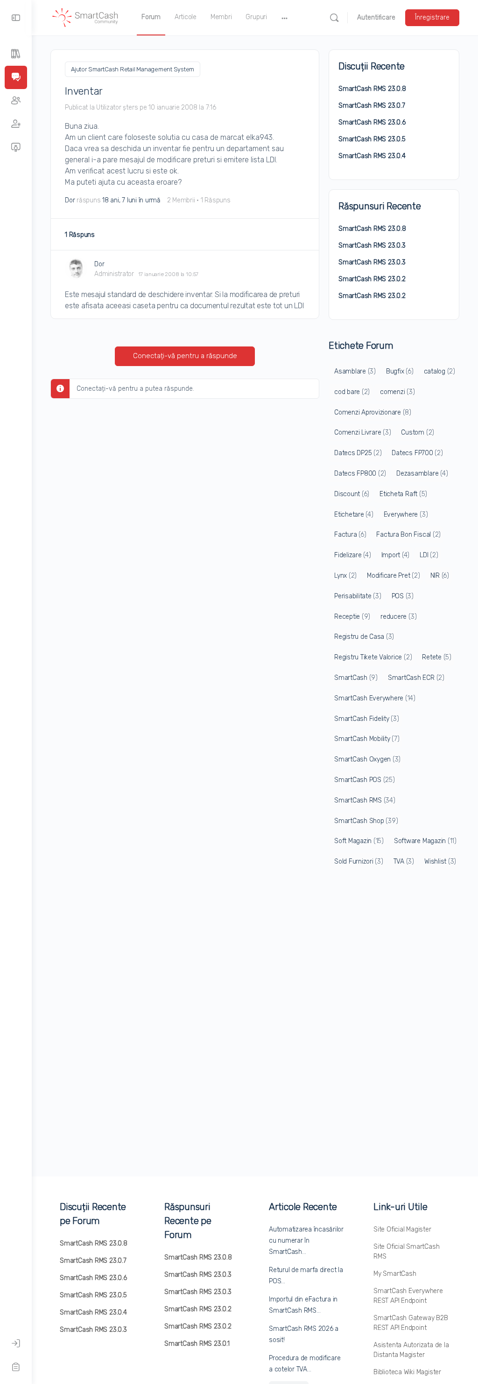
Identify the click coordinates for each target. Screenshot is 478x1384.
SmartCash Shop (366, 821)
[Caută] (334, 17)
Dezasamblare (422, 473)
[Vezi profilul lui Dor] (76, 268)
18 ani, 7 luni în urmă (131, 200)
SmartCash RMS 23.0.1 (197, 1344)
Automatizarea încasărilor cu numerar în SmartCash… (306, 1240)
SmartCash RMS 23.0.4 (372, 156)
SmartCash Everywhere (374, 698)
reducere (398, 617)
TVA (404, 861)
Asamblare (355, 371)
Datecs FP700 (417, 453)
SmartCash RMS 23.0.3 (372, 245)
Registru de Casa (364, 637)
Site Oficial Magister (402, 1229)
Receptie (352, 617)
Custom (417, 432)
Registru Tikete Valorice (373, 657)
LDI (429, 555)
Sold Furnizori (358, 861)
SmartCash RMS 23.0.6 (372, 122)
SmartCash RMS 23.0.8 (372, 89)
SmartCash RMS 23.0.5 (372, 139)
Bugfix (400, 371)
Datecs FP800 (360, 473)
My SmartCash (394, 1274)
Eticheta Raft (403, 494)
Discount (351, 494)
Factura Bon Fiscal (408, 535)
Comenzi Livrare (362, 432)
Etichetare (353, 515)
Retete (436, 657)
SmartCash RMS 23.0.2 (372, 279)
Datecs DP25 (357, 453)
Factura (350, 535)
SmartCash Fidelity (366, 719)
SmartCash (356, 678)
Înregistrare (432, 17)
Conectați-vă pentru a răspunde (185, 356)
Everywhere (406, 515)
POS (403, 596)
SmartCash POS (364, 780)
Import (395, 555)
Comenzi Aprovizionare (372, 412)
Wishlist (440, 861)
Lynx (345, 576)
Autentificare (376, 17)
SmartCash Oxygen (367, 759)
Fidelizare (352, 555)
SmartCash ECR (416, 678)
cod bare (352, 392)
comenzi (397, 392)
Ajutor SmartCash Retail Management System (132, 69)
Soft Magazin (359, 841)
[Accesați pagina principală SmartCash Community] (85, 16)
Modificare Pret (393, 576)
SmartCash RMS (364, 800)
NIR (439, 576)
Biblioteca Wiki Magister (407, 1372)
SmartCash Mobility (367, 739)
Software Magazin (425, 841)
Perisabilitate (357, 596)
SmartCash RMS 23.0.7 (371, 106)
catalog (439, 371)
